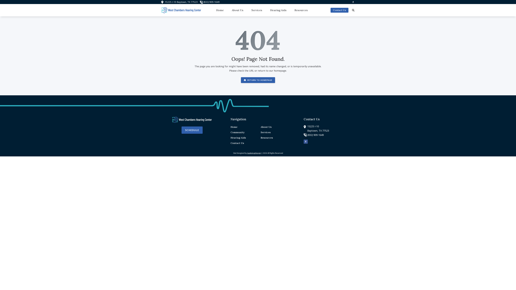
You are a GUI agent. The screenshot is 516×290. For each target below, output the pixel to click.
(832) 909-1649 (211, 1)
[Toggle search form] (353, 10)
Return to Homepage (259, 80)
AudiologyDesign (254, 153)
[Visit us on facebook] (353, 2)
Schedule (192, 130)
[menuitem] (220, 10)
